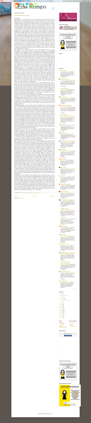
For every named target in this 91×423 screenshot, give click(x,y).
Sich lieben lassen (64, 125)
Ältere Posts (52, 196)
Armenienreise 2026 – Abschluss (66, 142)
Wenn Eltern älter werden (65, 71)
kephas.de (63, 175)
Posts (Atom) (21, 198)
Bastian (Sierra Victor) (62, 324)
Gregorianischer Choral (65, 271)
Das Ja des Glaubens (65, 262)
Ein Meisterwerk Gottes (65, 218)
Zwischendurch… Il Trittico (65, 245)
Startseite (35, 196)
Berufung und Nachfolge (65, 282)
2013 (61, 309)
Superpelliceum (64, 158)
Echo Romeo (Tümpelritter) (64, 327)
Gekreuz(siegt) (63, 70)
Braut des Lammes (64, 244)
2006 (61, 316)
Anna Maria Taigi (63, 254)
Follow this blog (68, 335)
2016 (61, 304)
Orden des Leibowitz (65, 208)
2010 (61, 314)
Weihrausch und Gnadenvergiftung (68, 141)
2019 (61, 293)
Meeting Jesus (63, 217)
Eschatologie (63, 185)
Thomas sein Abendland (65, 184)
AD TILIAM (63, 132)
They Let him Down (64, 176)
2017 (61, 302)
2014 (61, 307)
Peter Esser (72, 322)
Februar (63, 298)
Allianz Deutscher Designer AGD (73, 325)
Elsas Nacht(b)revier (65, 88)
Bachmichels (63, 234)
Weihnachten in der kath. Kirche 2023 (67, 192)
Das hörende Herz (64, 114)
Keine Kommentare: (36, 192)
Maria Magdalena (64, 226)
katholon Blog (63, 149)
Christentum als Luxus (22, 15)
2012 (61, 311)
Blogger (51, 413)
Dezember (63, 295)
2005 (61, 317)
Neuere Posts (17, 196)
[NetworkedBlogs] (68, 333)
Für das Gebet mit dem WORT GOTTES (68, 168)
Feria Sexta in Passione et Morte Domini (68, 272)
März (62, 297)
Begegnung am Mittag (64, 89)
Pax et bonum (63, 124)
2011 (61, 312)
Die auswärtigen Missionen (66, 105)
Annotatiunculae (64, 281)
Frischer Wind (63, 167)
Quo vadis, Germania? (65, 201)
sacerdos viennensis (65, 79)
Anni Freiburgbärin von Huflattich (67, 200)
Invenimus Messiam (65, 191)
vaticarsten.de (63, 96)
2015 (61, 306)
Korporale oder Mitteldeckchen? (66, 133)
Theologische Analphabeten (65, 227)
